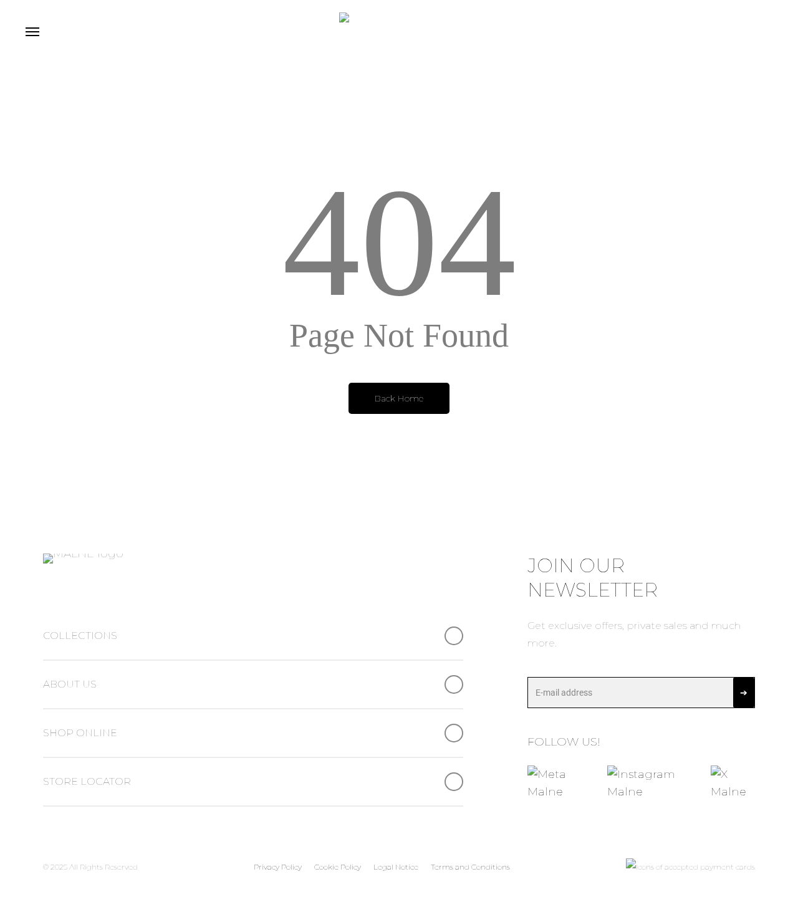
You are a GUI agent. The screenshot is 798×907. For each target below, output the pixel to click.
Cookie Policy (337, 866)
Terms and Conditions (470, 866)
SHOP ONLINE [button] (80, 733)
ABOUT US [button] (70, 684)
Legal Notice (395, 866)
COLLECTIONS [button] (80, 635)
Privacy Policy (278, 866)
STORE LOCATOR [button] (87, 781)
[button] (31, 31)
